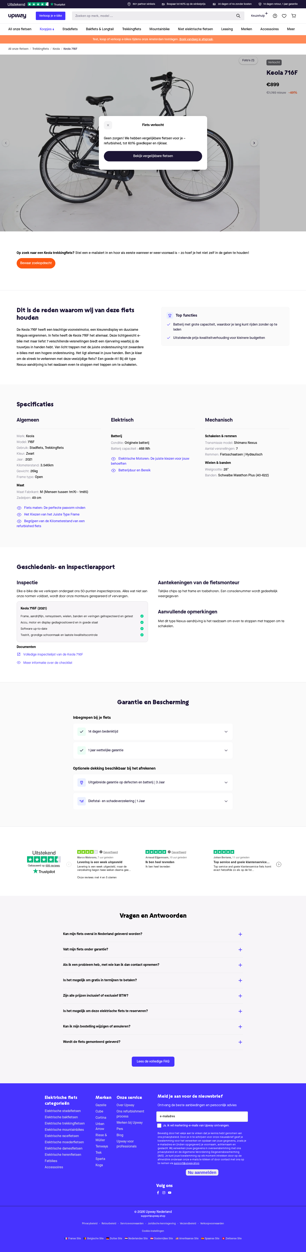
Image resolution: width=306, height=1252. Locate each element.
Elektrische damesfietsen (63, 1148)
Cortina (101, 1118)
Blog (120, 1135)
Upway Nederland (159, 1212)
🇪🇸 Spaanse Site (210, 1238)
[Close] (156, 3)
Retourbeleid (109, 1223)
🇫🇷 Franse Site (73, 1238)
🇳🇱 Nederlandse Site (136, 1238)
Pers (120, 1129)
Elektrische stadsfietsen (63, 1111)
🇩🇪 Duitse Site (114, 1238)
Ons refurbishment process (130, 1114)
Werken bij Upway (130, 1123)
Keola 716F (70, 48)
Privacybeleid (89, 1223)
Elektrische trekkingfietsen (65, 1123)
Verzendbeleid (188, 1223)
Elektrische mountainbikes (64, 1130)
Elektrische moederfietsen (64, 1142)
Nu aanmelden (202, 1172)
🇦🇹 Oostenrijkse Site (161, 1238)
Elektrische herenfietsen (63, 1155)
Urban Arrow (100, 1126)
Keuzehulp (258, 15)
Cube (99, 1111)
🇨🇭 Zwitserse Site (232, 1238)
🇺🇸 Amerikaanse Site (187, 1238)
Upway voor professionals (127, 1144)
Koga (99, 1165)
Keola (56, 48)
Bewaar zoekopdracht (36, 263)
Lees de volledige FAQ (153, 1061)
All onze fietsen (18, 48)
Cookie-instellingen (153, 1231)
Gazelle (101, 1105)
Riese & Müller (101, 1138)
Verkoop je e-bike (50, 15)
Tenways (102, 1146)
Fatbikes (51, 1161)
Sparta (100, 1159)
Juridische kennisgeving (162, 1223)
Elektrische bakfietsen (61, 1117)
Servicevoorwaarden (132, 1223)
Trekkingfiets (40, 48)
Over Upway (125, 1105)
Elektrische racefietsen (62, 1136)
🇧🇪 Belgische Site (93, 1238)
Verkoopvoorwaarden (212, 1223)
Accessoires (54, 1167)
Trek (99, 1153)
